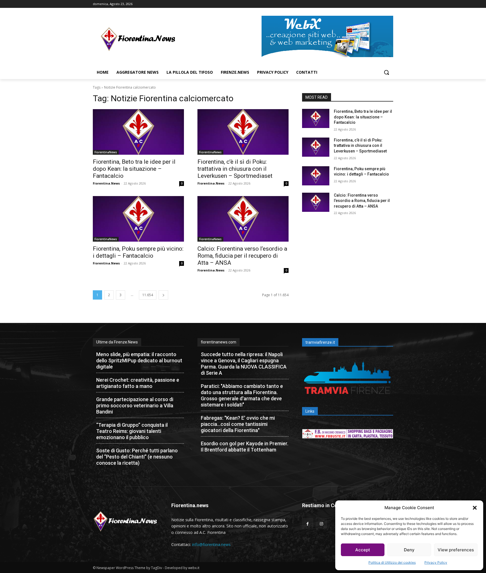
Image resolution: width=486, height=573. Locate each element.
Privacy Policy (435, 562)
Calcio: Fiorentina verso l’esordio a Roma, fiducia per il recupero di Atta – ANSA (242, 255)
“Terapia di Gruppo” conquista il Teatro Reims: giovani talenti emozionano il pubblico (132, 431)
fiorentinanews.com (218, 342)
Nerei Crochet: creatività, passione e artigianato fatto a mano (137, 383)
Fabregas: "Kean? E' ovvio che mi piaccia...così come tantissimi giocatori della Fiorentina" (238, 424)
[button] (475, 508)
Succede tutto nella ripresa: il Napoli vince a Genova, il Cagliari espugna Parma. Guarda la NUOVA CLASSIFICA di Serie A (244, 363)
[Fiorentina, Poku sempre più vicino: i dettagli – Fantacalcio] (138, 219)
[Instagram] (321, 523)
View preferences (456, 549)
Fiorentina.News (106, 183)
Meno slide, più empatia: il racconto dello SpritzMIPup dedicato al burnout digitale (139, 360)
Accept (362, 549)
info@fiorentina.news (211, 544)
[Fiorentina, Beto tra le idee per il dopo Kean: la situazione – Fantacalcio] (138, 132)
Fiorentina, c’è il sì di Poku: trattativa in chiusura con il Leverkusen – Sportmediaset (235, 168)
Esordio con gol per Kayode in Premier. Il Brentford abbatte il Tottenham (244, 447)
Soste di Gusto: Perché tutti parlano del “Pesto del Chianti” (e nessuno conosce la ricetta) (137, 457)
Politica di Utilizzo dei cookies (392, 562)
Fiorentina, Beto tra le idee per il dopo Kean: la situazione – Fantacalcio (134, 168)
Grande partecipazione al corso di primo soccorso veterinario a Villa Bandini (134, 405)
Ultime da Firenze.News (117, 342)
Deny (409, 549)
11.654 (147, 295)
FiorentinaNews (105, 152)
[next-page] (163, 295)
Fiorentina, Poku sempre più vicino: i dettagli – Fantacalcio (138, 252)
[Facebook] (307, 523)
